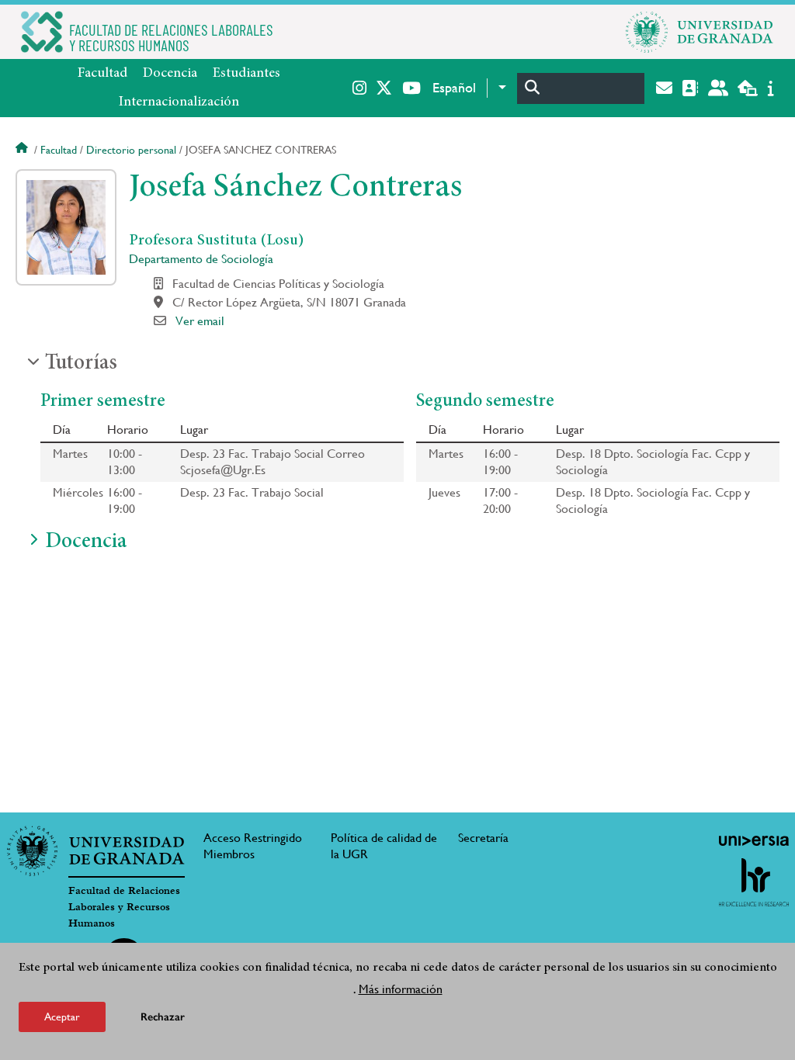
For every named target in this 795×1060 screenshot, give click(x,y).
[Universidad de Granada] (699, 32)
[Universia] (754, 840)
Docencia (170, 74)
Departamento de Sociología (201, 258)
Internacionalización (179, 102)
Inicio (23, 150)
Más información (401, 989)
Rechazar (163, 1017)
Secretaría (483, 837)
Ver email (199, 320)
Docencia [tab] (86, 542)
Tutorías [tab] (81, 364)
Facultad (102, 74)
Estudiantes (246, 74)
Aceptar (62, 1016)
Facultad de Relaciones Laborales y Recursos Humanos (124, 907)
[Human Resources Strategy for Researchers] (754, 882)
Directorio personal (131, 150)
